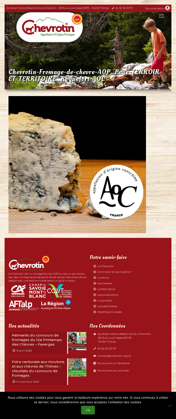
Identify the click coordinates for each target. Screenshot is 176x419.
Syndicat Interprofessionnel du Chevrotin (124, 337)
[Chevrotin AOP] (49, 27)
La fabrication (106, 289)
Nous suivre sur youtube (113, 370)
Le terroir (103, 277)
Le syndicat (104, 300)
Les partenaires (107, 306)
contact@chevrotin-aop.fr (114, 355)
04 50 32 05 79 (123, 8)
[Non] (170, 405)
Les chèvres (104, 283)
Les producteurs (107, 294)
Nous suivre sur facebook (113, 363)
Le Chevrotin (105, 266)
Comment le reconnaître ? (114, 272)
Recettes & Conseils (109, 312)
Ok (88, 410)
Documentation (155, 8)
